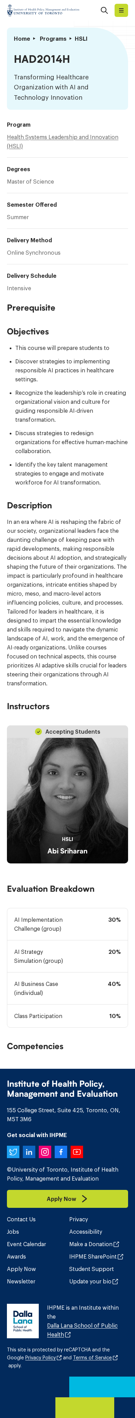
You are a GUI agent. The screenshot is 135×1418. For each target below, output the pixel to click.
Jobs (13, 1231)
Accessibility (85, 1231)
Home (22, 38)
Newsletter (21, 1281)
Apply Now (21, 1269)
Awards (16, 1256)
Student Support (91, 1269)
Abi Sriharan (67, 851)
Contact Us (21, 1219)
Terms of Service (92, 1357)
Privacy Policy (40, 1357)
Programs (53, 38)
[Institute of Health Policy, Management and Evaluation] (43, 10)
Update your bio (90, 1281)
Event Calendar (26, 1244)
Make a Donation (90, 1244)
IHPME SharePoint (93, 1256)
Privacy (78, 1219)
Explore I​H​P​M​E (121, 10)
